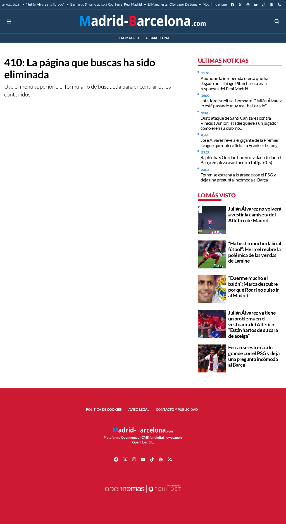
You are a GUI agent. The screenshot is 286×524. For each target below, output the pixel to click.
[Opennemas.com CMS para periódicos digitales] (143, 494)
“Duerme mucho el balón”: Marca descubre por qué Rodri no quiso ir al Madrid (253, 286)
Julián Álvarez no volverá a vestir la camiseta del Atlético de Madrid (254, 214)
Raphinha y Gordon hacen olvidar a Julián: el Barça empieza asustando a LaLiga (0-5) (241, 160)
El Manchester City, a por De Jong (172, 4)
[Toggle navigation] (9, 21)
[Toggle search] (277, 21)
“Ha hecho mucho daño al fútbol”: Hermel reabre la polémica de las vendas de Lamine (254, 252)
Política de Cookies (104, 409)
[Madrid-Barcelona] (143, 21)
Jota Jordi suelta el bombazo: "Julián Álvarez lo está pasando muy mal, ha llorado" (241, 103)
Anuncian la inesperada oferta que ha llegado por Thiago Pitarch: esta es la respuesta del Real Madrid (234, 83)
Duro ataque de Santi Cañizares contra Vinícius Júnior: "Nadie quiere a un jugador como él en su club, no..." (239, 123)
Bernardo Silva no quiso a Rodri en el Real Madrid (106, 4)
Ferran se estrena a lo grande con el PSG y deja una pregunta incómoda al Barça (238, 177)
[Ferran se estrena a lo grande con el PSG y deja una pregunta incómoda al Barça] (212, 357)
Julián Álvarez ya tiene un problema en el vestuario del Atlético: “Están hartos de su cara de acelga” (253, 324)
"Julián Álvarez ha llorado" (45, 4)
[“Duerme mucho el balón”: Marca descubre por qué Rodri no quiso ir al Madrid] (212, 288)
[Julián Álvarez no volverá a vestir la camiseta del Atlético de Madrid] (212, 219)
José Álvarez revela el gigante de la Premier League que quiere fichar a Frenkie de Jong (239, 142)
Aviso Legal (138, 409)
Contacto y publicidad (177, 409)
